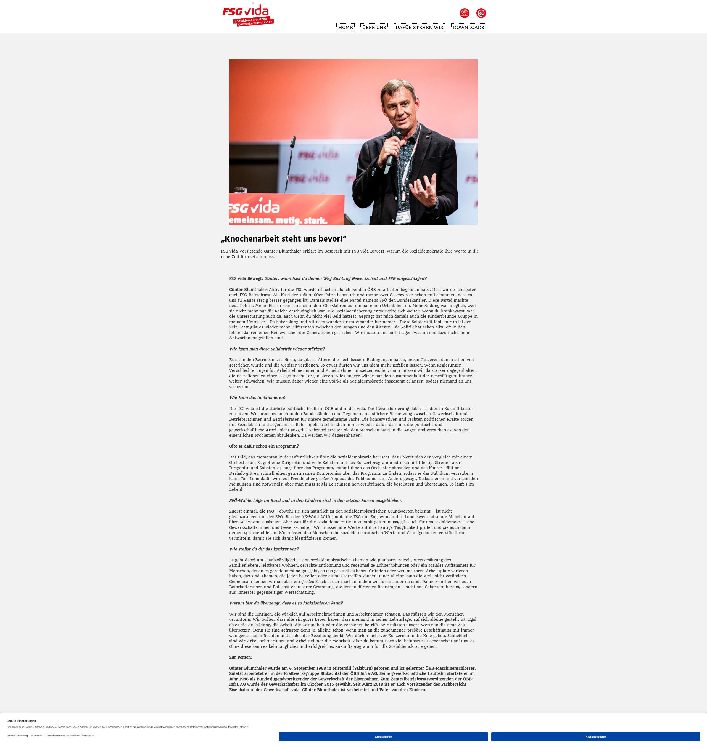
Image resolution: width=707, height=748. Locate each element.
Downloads (468, 27)
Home (345, 27)
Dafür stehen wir (419, 27)
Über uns (374, 27)
